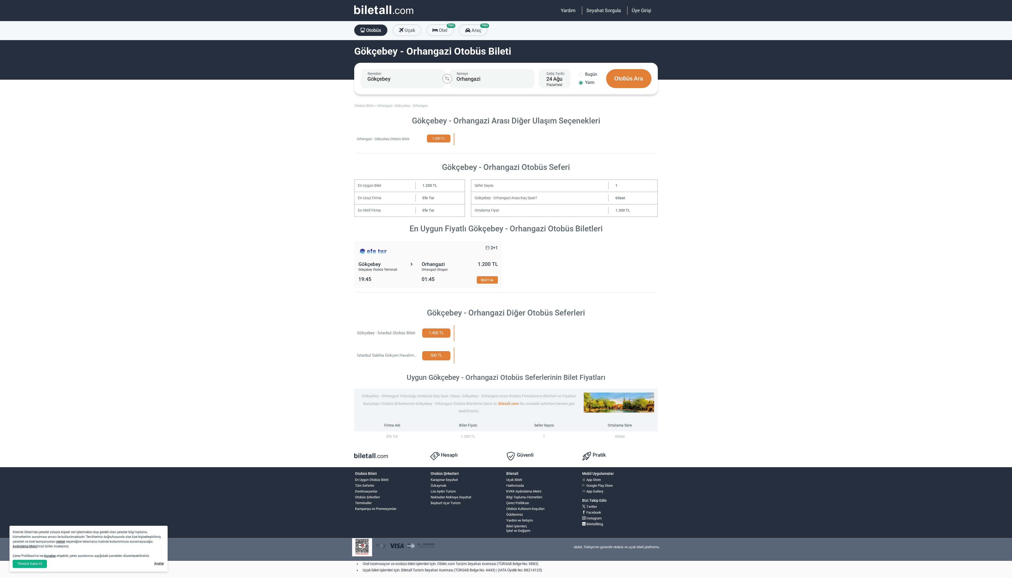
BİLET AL (487, 280)
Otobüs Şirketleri (367, 497)
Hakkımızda (515, 486)
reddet (60, 541)
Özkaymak (438, 486)
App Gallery (594, 491)
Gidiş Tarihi (555, 73)
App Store (593, 480)
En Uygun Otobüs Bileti (371, 480)
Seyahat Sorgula (603, 10)
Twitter (591, 507)
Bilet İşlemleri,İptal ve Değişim (518, 528)
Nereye (462, 73)
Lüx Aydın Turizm (443, 491)
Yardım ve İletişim (519, 520)
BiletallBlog (594, 524)
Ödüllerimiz (514, 515)
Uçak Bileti (514, 480)
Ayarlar (159, 563)
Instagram (594, 518)
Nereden (374, 73)
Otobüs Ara (628, 78)
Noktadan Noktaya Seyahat (451, 497)
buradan (50, 556)
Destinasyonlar (366, 491)
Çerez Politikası (517, 503)
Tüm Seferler (364, 486)
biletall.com (508, 404)
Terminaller (363, 503)
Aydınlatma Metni (25, 546)
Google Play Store (599, 486)
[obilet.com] (383, 14)
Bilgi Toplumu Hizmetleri (524, 497)
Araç (478, 29)
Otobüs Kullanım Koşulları (525, 509)
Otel (446, 29)
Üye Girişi (641, 10)
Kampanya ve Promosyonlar (375, 509)
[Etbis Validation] (362, 547)
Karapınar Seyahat (444, 480)
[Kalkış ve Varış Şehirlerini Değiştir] (447, 78)
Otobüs (373, 30)
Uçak (409, 30)
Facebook (593, 512)
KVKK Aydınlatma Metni (523, 491)
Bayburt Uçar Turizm (445, 503)
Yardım (568, 10)
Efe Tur (428, 198)
